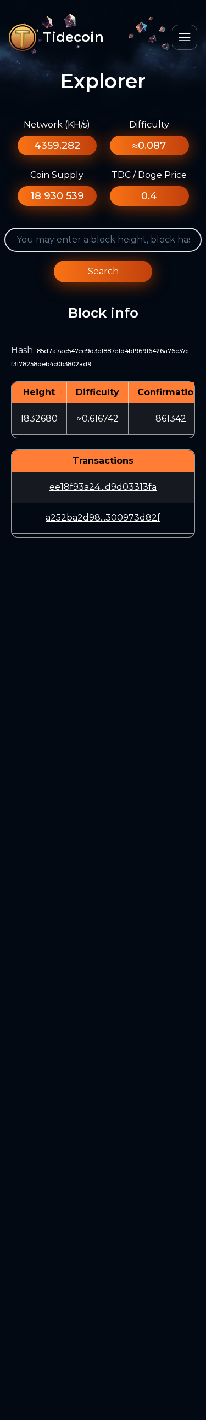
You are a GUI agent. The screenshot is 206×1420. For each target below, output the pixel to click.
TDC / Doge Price (149, 175)
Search (103, 271)
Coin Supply (56, 175)
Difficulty (149, 124)
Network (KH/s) (57, 124)
